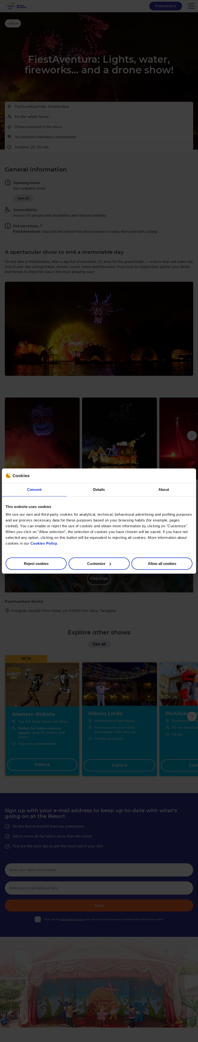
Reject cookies (36, 564)
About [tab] (163, 489)
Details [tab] (99, 489)
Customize (96, 564)
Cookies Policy (43, 543)
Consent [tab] (34, 489)
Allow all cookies (162, 564)
